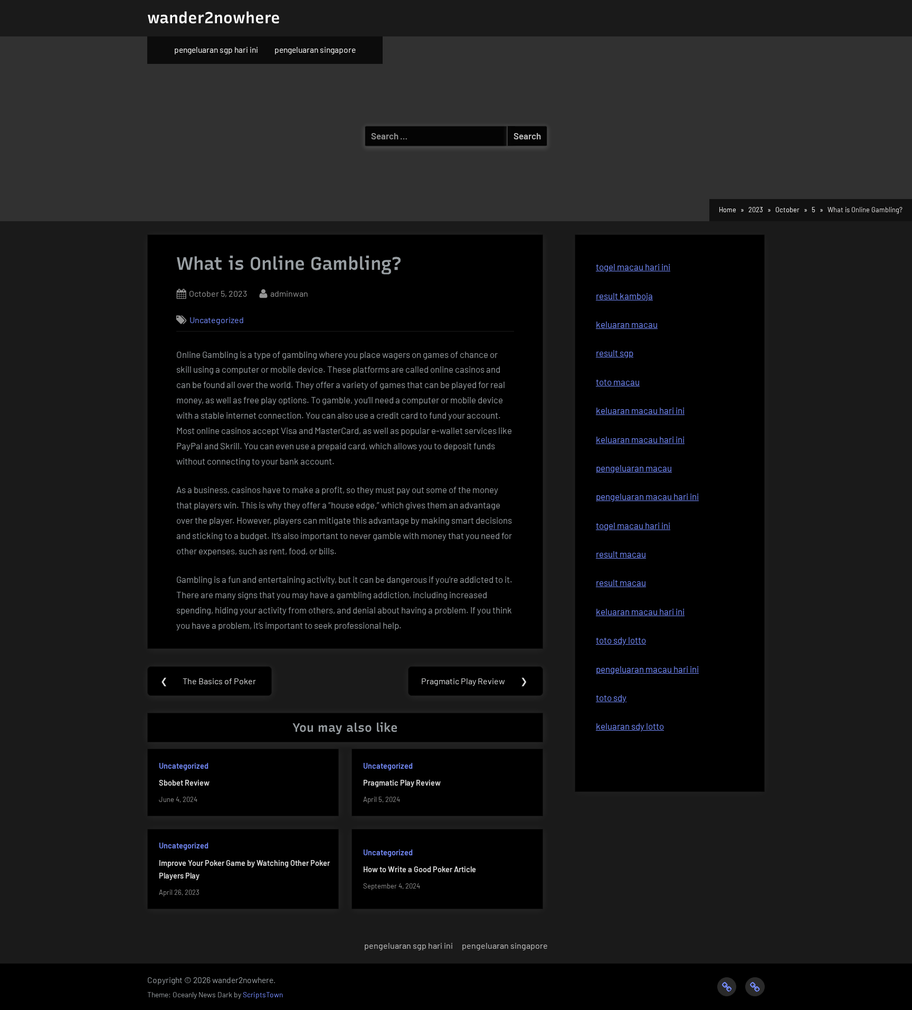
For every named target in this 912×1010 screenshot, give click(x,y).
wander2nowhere (213, 17)
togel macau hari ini (633, 266)
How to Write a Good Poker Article (419, 869)
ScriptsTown (263, 994)
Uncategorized (216, 320)
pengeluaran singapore (315, 49)
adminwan (289, 293)
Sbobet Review (184, 782)
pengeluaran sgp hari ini (216, 49)
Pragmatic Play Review (402, 782)
